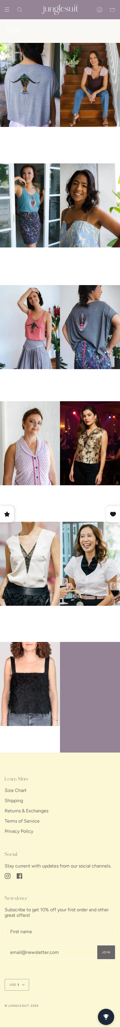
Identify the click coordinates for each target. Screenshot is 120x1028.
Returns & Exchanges (26, 811)
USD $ (15, 985)
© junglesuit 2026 (22, 1006)
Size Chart (16, 790)
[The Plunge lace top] (30, 564)
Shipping (14, 800)
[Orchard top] (90, 205)
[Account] (100, 9)
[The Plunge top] (90, 443)
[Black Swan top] (90, 564)
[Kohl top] (30, 684)
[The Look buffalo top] (30, 327)
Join (106, 952)
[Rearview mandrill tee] (90, 327)
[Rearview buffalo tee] (30, 85)
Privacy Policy (19, 831)
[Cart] (112, 9)
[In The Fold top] (90, 85)
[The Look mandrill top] (30, 205)
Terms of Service (22, 821)
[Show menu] (9, 9)
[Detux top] (30, 443)
